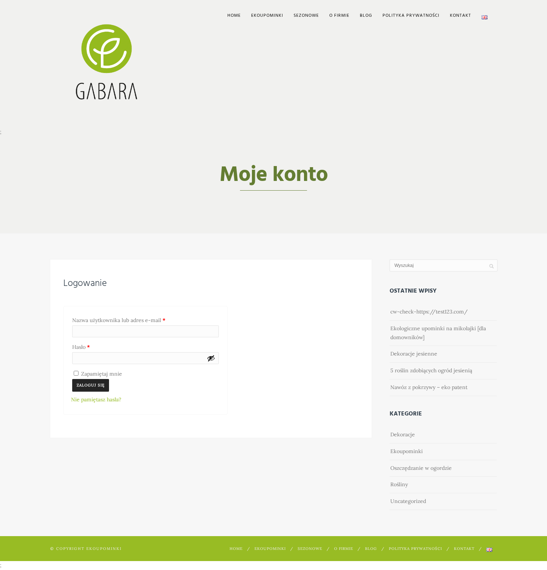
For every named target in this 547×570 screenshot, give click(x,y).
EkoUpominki (267, 15)
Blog (366, 15)
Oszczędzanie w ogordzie (421, 468)
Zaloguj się (91, 385)
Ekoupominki (406, 451)
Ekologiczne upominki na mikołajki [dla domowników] (438, 333)
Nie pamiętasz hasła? (96, 399)
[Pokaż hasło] (211, 358)
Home (234, 15)
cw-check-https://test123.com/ (429, 311)
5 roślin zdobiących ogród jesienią (431, 370)
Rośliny (399, 484)
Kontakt (460, 15)
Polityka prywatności (411, 15)
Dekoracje (402, 434)
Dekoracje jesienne (413, 353)
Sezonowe (306, 15)
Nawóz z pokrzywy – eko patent (428, 387)
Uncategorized (408, 501)
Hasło (94, 346)
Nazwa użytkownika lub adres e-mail (132, 320)
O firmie (339, 15)
